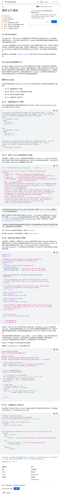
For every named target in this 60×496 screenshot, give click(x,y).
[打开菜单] (2, 2)
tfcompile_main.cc (33, 233)
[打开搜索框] (38, 2)
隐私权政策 (8, 485)
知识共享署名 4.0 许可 (26, 457)
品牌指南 (33, 477)
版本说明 (33, 472)
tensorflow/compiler (22, 54)
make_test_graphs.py (45, 209)
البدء (54, 21)
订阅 (17, 488)
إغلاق (47, 21)
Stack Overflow (34, 474)
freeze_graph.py (13, 217)
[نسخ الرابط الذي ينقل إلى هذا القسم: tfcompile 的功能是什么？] (24, 62)
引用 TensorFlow (35, 479)
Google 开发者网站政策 (17, 458)
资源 (3, 6)
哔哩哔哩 (4, 477)
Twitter (3, 474)
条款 (3, 485)
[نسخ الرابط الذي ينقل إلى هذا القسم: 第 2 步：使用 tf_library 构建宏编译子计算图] (34, 155)
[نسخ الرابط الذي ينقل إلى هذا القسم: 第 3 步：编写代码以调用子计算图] (26, 238)
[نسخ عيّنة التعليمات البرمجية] (57, 110)
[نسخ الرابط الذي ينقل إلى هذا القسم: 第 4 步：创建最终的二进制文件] (25, 405)
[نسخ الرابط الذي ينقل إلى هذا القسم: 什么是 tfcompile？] (19, 35)
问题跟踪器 (33, 469)
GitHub (3, 472)
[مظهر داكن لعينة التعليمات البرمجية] (54, 110)
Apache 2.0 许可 (50, 457)
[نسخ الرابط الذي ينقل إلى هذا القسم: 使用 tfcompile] (15, 80)
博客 (3, 469)
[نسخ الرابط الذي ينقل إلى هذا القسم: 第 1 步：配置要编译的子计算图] (25, 102)
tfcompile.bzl (31, 230)
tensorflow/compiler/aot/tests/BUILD (12, 221)
